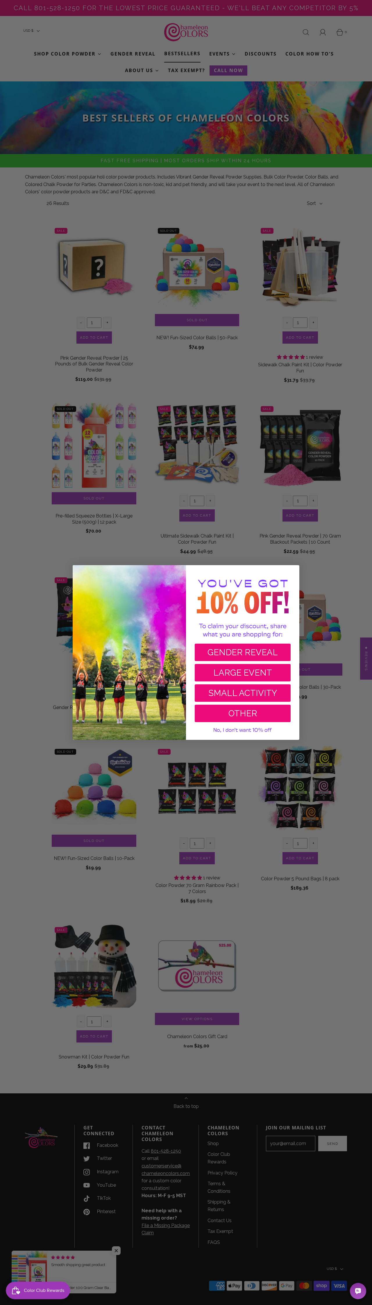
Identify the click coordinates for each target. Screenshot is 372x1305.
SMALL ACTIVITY (242, 693)
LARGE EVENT (242, 673)
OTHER (242, 713)
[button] (243, 730)
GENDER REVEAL (243, 652)
